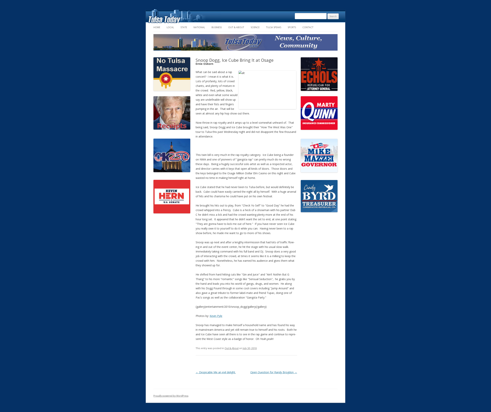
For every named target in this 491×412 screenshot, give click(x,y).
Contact (307, 27)
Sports (292, 27)
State (183, 27)
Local (170, 27)
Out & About (236, 27)
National (199, 27)
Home (156, 27)
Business (217, 27)
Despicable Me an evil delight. (216, 372)
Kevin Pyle (216, 316)
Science (255, 27)
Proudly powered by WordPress (170, 395)
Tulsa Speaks (273, 27)
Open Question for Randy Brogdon (273, 372)
